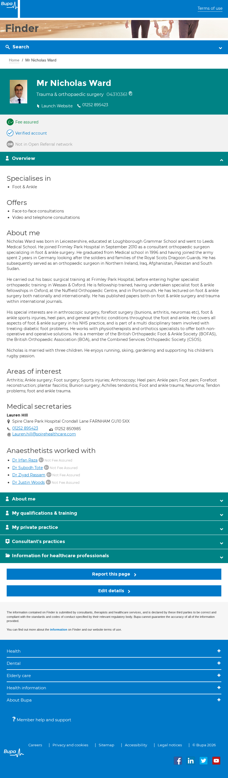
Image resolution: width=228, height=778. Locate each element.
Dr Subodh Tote (27, 467)
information (58, 629)
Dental (14, 663)
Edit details (111, 590)
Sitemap (106, 745)
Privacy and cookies (70, 745)
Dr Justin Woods (28, 482)
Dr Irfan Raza (25, 460)
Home (14, 60)
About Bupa (19, 700)
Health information (26, 687)
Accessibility (136, 745)
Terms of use (210, 8)
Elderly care (19, 675)
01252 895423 (95, 104)
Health (14, 651)
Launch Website (57, 105)
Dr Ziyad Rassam (28, 474)
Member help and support (43, 719)
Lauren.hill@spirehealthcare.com (44, 434)
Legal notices (170, 745)
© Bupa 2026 (204, 745)
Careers (35, 745)
